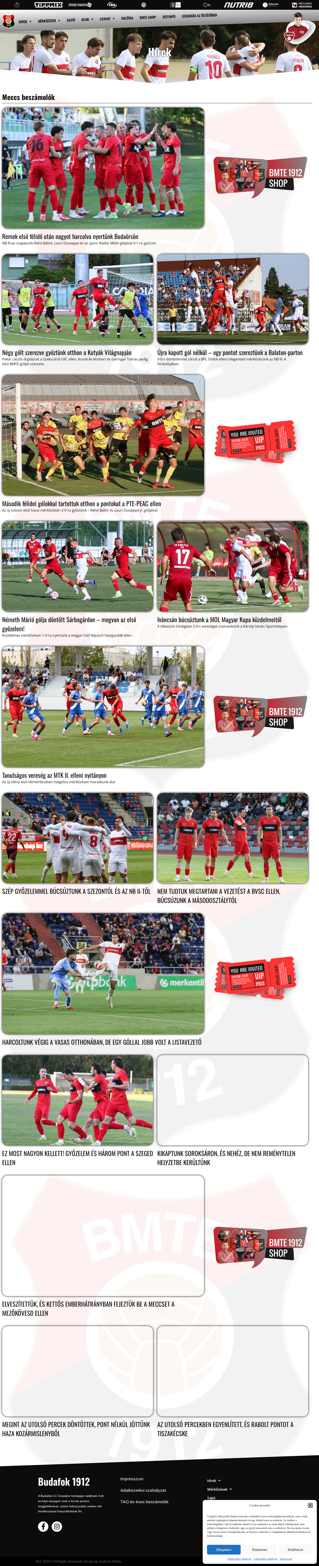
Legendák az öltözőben (199, 15)
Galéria (127, 18)
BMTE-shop (148, 17)
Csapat (105, 19)
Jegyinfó (168, 16)
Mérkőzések (47, 21)
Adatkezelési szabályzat (239, 1558)
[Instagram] (57, 1526)
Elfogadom (224, 1549)
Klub (85, 19)
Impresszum (286, 1558)
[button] (310, 1505)
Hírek (22, 21)
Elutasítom (259, 1549)
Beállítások (295, 1549)
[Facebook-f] (43, 1526)
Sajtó (71, 20)
